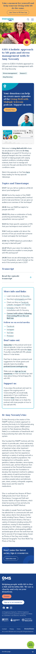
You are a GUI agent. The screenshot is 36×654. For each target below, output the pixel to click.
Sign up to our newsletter (13, 602)
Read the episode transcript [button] (10, 277)
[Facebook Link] (4, 608)
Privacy (12, 629)
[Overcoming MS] (8, 19)
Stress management (10, 73)
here (29, 349)
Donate (6, 596)
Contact (4, 629)
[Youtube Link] (7, 608)
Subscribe (8, 345)
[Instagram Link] (11, 608)
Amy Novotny (7, 77)
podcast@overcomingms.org (15, 366)
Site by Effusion (29, 628)
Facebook (10, 326)
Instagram (10, 329)
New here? (30, 644)
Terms (18, 629)
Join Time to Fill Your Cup (18, 12)
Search (28, 19)
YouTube (10, 333)
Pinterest (10, 336)
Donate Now (10, 110)
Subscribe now (11, 559)
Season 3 (23, 73)
